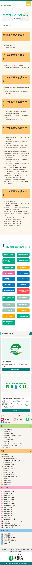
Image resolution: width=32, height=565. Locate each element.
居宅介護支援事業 (7, 462)
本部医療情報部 (23, 297)
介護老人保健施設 (7, 480)
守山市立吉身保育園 (7, 501)
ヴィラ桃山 (9, 316)
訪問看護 (23, 310)
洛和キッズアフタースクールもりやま (12, 521)
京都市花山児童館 (7, 513)
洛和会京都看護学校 (9, 290)
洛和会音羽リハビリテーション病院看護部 (23, 291)
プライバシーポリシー (13, 551)
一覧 (28, 416)
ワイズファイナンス (23, 273)
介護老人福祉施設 (7, 482)
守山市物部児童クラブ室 (8, 519)
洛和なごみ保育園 (7, 507)
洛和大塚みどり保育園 (8, 499)
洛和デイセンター (7, 470)
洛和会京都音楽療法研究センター (11, 538)
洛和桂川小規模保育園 (8, 497)
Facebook (7, 422)
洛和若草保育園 (6, 523)
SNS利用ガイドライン (27, 549)
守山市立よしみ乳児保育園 (9, 505)
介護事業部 (23, 267)
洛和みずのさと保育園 (8, 503)
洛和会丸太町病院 (8, 254)
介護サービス (5, 454)
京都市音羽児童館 (7, 509)
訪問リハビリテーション (8, 466)
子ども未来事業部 (8, 273)
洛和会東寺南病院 (23, 260)
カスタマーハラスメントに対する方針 (7, 549)
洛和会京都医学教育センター (9, 540)
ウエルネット (8, 310)
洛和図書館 (5, 544)
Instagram (19, 419)
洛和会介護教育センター (8, 536)
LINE (31, 419)
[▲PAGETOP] (27, 560)
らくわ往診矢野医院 (7, 439)
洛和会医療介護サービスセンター (11, 460)
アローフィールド (8, 284)
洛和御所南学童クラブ (8, 517)
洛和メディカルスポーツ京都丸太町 (11, 445)
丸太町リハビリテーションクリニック (8, 298)
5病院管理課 (23, 284)
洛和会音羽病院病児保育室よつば (11, 525)
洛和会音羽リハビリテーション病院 (8, 261)
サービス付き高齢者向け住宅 (9, 458)
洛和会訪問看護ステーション (9, 464)
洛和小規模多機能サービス (9, 474)
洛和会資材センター (9, 279)
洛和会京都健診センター (8, 322)
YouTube (6, 419)
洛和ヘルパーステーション (9, 468)
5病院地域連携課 (23, 316)
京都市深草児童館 (7, 515)
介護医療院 (5, 478)
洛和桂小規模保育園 (7, 495)
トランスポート (9, 304)
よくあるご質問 (19, 549)
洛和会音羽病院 (9, 267)
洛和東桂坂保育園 (7, 493)
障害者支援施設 (6, 484)
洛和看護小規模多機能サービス (10, 476)
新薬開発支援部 (23, 304)
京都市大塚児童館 (7, 511)
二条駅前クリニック (7, 441)
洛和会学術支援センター (8, 542)
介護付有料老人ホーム (8, 456)
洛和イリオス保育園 (7, 527)
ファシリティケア (23, 279)
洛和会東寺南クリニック (8, 437)
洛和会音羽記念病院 (23, 254)
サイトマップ (20, 551)
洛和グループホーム (7, 472)
